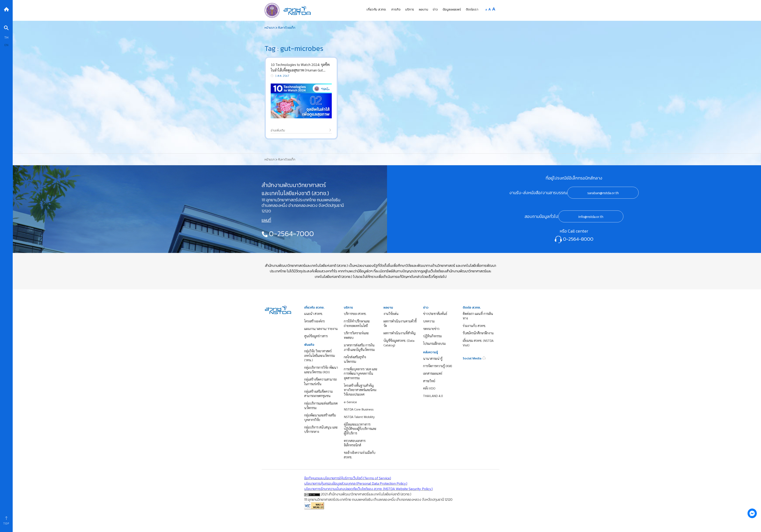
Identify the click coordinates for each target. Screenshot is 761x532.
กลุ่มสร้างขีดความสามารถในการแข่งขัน (320, 381)
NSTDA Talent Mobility (359, 417)
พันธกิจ (309, 344)
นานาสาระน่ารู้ (432, 358)
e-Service (350, 402)
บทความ (429, 321)
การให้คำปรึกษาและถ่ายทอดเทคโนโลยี (357, 323)
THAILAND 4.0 (433, 396)
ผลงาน (388, 307)
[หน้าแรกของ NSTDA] (278, 309)
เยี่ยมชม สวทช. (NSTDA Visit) (478, 342)
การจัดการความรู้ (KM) (437, 366)
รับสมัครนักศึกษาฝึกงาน (478, 333)
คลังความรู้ (430, 352)
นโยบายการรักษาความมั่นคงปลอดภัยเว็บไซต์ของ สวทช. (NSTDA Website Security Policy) (368, 488)
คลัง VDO (429, 388)
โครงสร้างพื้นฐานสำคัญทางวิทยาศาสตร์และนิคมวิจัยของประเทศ (360, 389)
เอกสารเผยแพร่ (432, 373)
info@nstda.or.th (590, 216)
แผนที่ (266, 220)
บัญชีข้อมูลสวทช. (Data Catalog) (398, 342)
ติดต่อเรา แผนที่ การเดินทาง (478, 316)
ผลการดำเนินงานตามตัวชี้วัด (400, 323)
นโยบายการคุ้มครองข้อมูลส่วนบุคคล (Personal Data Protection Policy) (355, 483)
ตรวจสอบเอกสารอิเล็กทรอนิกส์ (354, 443)
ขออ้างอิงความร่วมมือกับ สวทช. (359, 454)
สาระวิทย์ (429, 381)
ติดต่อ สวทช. (472, 307)
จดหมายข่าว (431, 329)
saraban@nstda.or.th (603, 192)
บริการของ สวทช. (355, 314)
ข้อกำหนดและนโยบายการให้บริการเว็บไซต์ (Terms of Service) (347, 478)
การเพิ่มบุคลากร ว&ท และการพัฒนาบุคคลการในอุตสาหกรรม (360, 373)
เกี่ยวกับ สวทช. (314, 307)
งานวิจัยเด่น (391, 314)
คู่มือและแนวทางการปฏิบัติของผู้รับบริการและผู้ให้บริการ (360, 428)
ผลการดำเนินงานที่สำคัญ (399, 333)
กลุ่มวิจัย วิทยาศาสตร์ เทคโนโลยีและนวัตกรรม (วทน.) (319, 355)
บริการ (348, 307)
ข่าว (425, 307)
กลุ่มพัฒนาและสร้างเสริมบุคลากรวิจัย (320, 417)
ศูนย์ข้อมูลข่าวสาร (316, 336)
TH (6, 37)
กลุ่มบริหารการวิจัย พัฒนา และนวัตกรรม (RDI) (321, 369)
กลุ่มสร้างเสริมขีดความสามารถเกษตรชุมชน (318, 393)
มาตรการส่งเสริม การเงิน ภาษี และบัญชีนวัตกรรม (359, 347)
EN (6, 45)
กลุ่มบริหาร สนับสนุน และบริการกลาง (321, 429)
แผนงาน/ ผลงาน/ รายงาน (321, 329)
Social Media (472, 358)
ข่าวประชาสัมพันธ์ (435, 314)
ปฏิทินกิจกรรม (432, 336)
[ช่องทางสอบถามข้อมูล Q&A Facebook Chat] (752, 513)
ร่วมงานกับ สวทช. (474, 326)
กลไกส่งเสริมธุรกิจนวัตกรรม (355, 359)
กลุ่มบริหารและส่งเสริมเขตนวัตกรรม (321, 405)
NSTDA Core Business (359, 409)
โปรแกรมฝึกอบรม (434, 343)
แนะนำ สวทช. (313, 314)
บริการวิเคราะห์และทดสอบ (356, 335)
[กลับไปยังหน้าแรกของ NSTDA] (6, 9)
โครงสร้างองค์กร (314, 321)
